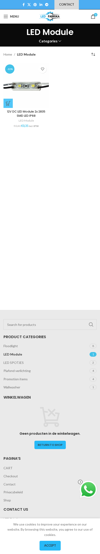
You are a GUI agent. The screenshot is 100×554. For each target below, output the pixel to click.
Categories (48, 41)
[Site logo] (50, 16)
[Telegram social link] (47, 5)
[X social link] (29, 5)
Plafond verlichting (17, 371)
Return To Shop (50, 445)
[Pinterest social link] (35, 5)
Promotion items (15, 379)
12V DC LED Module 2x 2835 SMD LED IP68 (26, 114)
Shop (7, 500)
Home (7, 54)
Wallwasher (11, 387)
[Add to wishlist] (42, 69)
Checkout (10, 476)
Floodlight (10, 346)
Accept (50, 545)
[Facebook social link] (23, 5)
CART (8, 468)
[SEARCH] (91, 324)
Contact (9, 484)
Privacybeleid (13, 492)
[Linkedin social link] (41, 5)
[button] (8, 103)
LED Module (26, 120)
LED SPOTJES (13, 363)
